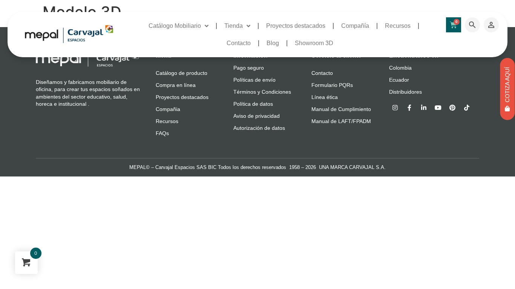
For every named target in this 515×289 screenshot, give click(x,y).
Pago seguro (248, 68)
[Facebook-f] (409, 108)
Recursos (398, 26)
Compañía (355, 26)
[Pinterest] (452, 108)
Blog (273, 43)
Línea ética (324, 97)
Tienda (233, 26)
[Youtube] (438, 108)
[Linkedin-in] (424, 108)
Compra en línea (176, 85)
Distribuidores (405, 92)
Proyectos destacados (295, 26)
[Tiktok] (467, 108)
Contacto (239, 43)
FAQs (162, 133)
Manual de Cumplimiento (341, 109)
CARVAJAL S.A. (367, 167)
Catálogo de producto (181, 73)
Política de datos (253, 104)
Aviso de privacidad (256, 116)
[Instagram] (395, 108)
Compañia (168, 109)
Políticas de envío (254, 80)
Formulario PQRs (332, 85)
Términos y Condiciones (262, 92)
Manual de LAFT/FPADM (341, 121)
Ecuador (399, 80)
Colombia (400, 68)
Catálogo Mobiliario (175, 26)
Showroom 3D (314, 43)
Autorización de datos (259, 128)
